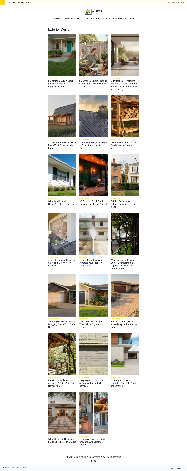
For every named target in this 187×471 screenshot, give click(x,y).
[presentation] (62, 55)
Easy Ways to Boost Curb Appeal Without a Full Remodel (92, 383)
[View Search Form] (2, 2)
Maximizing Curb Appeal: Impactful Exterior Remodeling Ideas (60, 84)
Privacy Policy (16, 467)
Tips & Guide (129, 19)
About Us (21, 2)
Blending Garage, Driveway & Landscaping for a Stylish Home (124, 324)
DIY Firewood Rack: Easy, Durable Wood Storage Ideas (123, 145)
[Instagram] (95, 460)
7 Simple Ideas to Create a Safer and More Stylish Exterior (61, 263)
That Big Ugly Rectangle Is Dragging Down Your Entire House (61, 324)
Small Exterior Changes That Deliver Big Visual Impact (91, 324)
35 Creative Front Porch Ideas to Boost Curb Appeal (93, 202)
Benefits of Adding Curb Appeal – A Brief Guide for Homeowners (61, 383)
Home (8, 2)
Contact (29, 2)
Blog (14, 2)
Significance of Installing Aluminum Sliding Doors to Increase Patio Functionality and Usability (125, 85)
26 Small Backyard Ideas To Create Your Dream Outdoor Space (93, 84)
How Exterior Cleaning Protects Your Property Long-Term (90, 263)
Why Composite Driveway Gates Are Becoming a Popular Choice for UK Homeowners (123, 264)
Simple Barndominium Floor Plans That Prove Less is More (62, 145)
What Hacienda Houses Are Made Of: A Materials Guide (62, 440)
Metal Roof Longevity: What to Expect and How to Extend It (93, 145)
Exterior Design (53, 78)
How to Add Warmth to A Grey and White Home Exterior (92, 442)
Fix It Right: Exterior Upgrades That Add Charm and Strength (124, 383)
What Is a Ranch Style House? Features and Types (62, 202)
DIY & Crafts (118, 19)
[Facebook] (91, 460)
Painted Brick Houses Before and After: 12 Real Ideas (123, 204)
